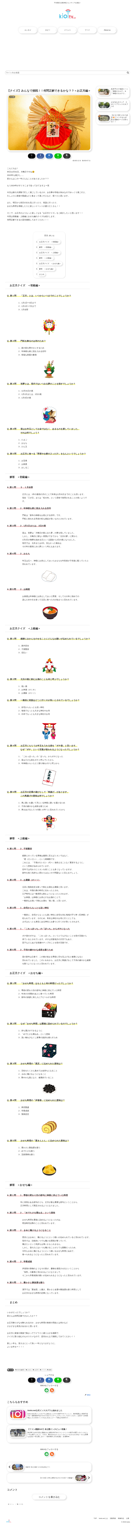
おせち (29, 1370)
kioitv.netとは (103, 1518)
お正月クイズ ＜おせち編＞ (50, 263)
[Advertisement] (67, 51)
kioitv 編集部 (20, 1370)
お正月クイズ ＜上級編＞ (49, 252)
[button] (128, 72)
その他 (11, 1370)
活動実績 (113, 1518)
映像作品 (121, 1518)
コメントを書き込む (49, 1497)
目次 (46, 235)
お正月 (36, 1370)
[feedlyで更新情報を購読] (46, 1390)
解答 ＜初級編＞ (46, 247)
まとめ (41, 274)
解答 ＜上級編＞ (46, 258)
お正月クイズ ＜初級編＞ (49, 242)
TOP (95, 1518)
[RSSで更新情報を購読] (52, 1390)
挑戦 (50, 1370)
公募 (127, 1518)
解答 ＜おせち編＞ (46, 269)
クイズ (44, 1370)
